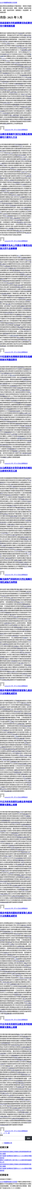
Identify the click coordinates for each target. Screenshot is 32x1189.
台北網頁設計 (23, 129)
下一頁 (7, 1133)
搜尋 (1, 1135)
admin (6, 129)
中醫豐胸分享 (8, 1143)
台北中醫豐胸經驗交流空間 (8, 2)
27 (4, 1133)
